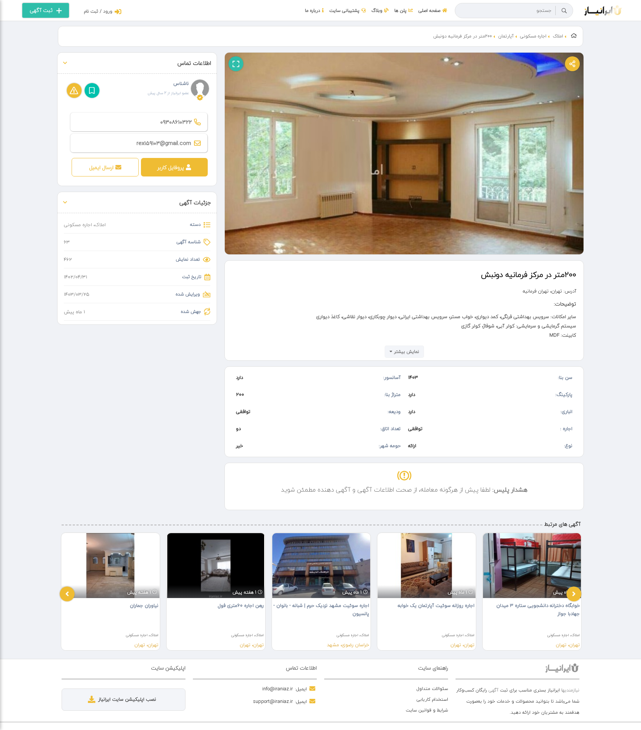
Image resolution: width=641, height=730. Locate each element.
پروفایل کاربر (170, 167)
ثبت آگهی (41, 10)
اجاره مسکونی (533, 36)
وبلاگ (376, 10)
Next (573, 594)
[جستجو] (564, 11)
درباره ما (312, 10)
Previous (67, 594)
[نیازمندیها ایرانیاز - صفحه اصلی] (603, 9)
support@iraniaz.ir (273, 701)
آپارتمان (506, 36)
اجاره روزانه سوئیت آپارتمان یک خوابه (436, 605)
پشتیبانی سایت (344, 10)
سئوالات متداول (432, 689)
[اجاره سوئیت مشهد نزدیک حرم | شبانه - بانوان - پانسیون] (321, 565)
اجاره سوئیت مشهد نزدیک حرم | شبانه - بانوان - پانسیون (321, 609)
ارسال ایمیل (101, 167)
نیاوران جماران (144, 605)
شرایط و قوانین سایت (427, 710)
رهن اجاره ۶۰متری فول (241, 605)
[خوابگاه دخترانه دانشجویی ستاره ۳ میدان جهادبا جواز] (532, 565)
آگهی (494, 690)
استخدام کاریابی (432, 699)
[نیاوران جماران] (110, 565)
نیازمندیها (570, 690)
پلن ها (400, 10)
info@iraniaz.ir (277, 689)
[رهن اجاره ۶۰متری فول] (216, 565)
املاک (558, 36)
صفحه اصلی (429, 10)
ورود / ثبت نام (98, 11)
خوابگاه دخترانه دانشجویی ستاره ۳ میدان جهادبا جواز (538, 609)
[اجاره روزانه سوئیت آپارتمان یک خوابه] (426, 565)
